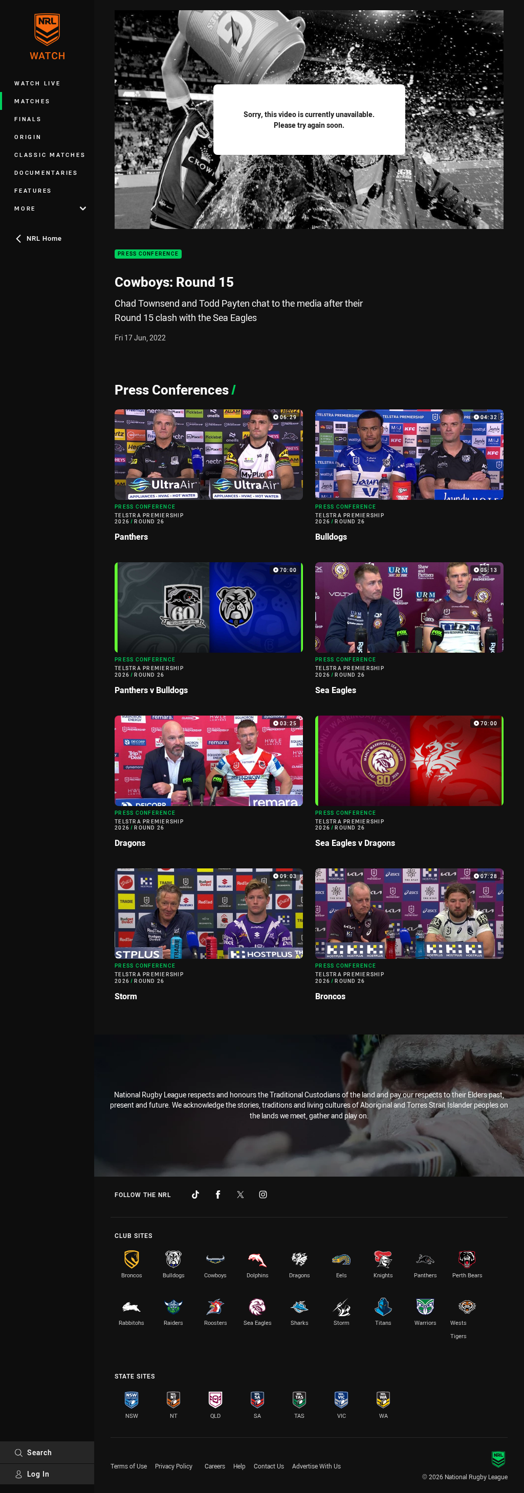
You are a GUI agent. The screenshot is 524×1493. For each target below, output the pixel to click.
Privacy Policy (173, 1466)
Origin (28, 137)
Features (33, 190)
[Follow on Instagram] (263, 1194)
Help (239, 1466)
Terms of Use (129, 1466)
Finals (28, 119)
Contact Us (269, 1466)
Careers (215, 1466)
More (25, 208)
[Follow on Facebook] (218, 1194)
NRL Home (44, 238)
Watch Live (37, 83)
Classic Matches (49, 154)
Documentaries (46, 172)
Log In (38, 1474)
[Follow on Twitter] (240, 1194)
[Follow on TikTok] (195, 1194)
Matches (32, 101)
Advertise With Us (316, 1466)
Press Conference (148, 254)
